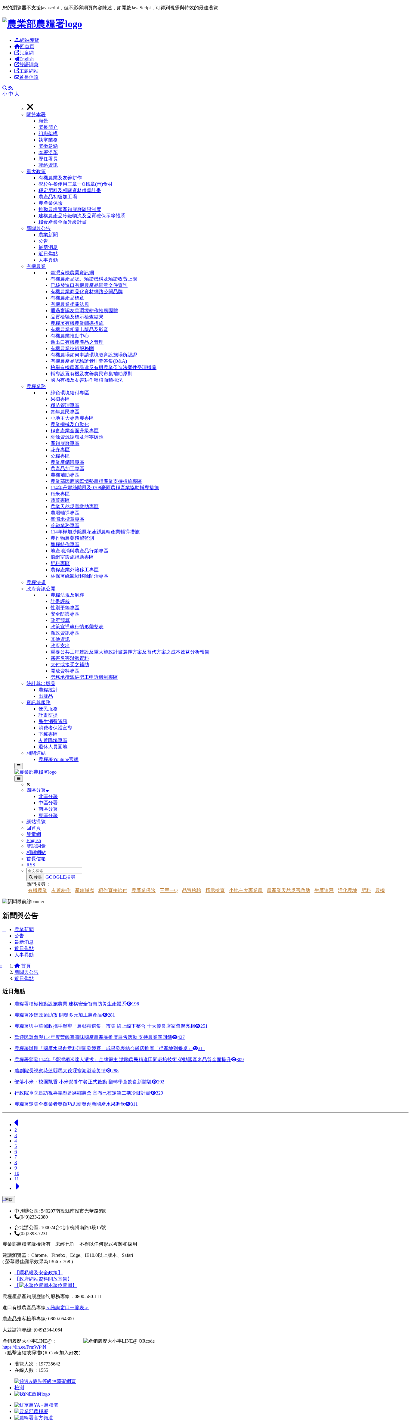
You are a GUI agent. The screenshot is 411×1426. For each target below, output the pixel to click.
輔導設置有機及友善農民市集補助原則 (91, 373)
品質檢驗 (191, 890)
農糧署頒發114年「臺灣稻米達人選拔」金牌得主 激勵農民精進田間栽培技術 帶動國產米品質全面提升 (129, 1059)
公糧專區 (60, 455)
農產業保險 (51, 203)
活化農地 (347, 890)
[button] (217, 140)
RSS (30, 864)
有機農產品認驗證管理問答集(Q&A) (89, 361)
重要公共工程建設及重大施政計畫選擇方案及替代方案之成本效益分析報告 (130, 651)
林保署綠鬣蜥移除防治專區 (79, 576)
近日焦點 (48, 253)
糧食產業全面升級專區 (75, 430)
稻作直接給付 (112, 890)
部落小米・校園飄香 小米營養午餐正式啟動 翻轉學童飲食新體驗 (89, 1081)
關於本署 (36, 114)
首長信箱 (29, 77)
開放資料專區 (65, 670)
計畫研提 (48, 715)
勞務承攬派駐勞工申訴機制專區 (84, 677)
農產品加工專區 (67, 468)
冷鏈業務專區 (65, 525)
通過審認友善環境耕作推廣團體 (84, 310)
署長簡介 (48, 127)
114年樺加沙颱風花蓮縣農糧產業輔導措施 (95, 531)
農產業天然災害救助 (288, 890)
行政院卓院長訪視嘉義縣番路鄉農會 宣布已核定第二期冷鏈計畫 (88, 1092)
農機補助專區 (65, 474)
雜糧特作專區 (65, 544)
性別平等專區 (65, 607)
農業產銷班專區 (67, 462)
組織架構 (48, 133)
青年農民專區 (65, 411)
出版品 (46, 696)
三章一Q (169, 890)
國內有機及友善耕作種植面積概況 (87, 380)
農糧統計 (48, 689)
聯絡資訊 (48, 165)
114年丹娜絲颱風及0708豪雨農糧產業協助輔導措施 (105, 487)
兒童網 (26, 52)
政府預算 (60, 620)
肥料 (366, 890)
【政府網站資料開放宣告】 (43, 1279)
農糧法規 (36, 582)
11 (16, 1178)
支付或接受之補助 (70, 664)
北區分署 (48, 796)
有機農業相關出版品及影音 (79, 329)
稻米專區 (60, 493)
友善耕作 (61, 890)
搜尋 (37, 877)
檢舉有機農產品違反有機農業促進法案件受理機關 (103, 367)
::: (4, 1198)
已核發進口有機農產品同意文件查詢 (89, 285)
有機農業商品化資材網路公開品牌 (87, 291)
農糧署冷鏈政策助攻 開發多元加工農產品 (64, 1014)
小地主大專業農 (246, 890)
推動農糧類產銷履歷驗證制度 (70, 209)
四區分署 (36, 790)
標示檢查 (215, 890)
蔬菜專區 (60, 500)
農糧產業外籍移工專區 (75, 569)
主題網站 (29, 70)
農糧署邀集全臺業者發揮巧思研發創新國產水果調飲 (76, 1104)
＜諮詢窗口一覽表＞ (67, 1307)
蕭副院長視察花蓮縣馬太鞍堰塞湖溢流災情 (66, 1070)
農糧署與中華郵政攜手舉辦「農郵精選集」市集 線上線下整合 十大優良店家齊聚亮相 (111, 1026)
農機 (380, 890)
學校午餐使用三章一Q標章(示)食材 (76, 184)
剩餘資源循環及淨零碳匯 (77, 437)
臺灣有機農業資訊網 (72, 272)
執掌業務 (48, 139)
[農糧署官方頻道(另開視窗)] (33, 1417)
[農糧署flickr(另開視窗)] (31, 1411)
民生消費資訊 (53, 721)
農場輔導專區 (65, 512)
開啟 (9, 1199)
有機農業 (36, 266)
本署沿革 (48, 152)
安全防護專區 (65, 614)
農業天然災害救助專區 (75, 506)
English (26, 58)
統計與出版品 (40, 683)
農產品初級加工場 (58, 196)
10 (16, 1173)
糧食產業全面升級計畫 (63, 222)
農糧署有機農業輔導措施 (77, 323)
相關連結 (36, 753)
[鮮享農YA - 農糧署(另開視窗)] (36, 1405)
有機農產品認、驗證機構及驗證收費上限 (94, 278)
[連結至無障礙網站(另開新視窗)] (46, 1387)
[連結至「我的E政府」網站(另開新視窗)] (32, 1393)
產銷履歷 (84, 890)
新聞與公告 (38, 228)
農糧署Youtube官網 (59, 759)
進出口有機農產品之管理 (77, 342)
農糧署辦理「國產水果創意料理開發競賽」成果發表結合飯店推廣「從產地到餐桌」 (109, 1048)
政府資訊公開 (40, 588)
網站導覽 (29, 40)
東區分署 (48, 815)
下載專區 (48, 734)
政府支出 (60, 645)
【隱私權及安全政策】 (38, 1272)
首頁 (25, 965)
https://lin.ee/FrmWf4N (24, 1347)
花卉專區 (60, 449)
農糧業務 (36, 386)
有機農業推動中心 (70, 335)
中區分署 (48, 802)
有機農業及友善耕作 (60, 177)
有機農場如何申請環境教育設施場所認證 (94, 354)
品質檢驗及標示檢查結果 (77, 316)
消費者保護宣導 (55, 727)
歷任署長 (48, 158)
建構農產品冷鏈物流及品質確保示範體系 (82, 215)
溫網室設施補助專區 (72, 557)
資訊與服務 (38, 702)
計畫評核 (60, 601)
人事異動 (48, 260)
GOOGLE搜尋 (60, 877)
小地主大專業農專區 (72, 418)
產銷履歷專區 (65, 443)
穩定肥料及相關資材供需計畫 (70, 190)
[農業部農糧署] (42, 23)
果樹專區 (60, 399)
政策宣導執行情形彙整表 (77, 626)
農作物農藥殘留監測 (72, 538)
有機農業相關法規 (70, 304)
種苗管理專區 (65, 405)
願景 (43, 120)
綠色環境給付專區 (70, 392)
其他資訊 (60, 639)
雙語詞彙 (29, 64)
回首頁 (27, 46)
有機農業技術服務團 (72, 348)
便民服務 (48, 708)
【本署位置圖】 (45, 1285)
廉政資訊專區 (65, 632)
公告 (43, 241)
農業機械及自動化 (70, 424)
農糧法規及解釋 (67, 595)
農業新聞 (48, 234)
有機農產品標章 (67, 297)
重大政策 (36, 171)
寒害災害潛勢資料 (70, 658)
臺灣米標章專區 (67, 519)
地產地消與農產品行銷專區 (79, 550)
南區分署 (48, 809)
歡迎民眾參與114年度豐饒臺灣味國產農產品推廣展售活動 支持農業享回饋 (99, 1037)
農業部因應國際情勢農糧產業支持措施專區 (96, 481)
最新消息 (48, 247)
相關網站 (36, 852)
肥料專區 (60, 563)
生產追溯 (324, 890)
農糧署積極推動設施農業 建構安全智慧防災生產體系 (76, 1003)
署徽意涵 (48, 146)
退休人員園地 (53, 746)
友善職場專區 (53, 740)
